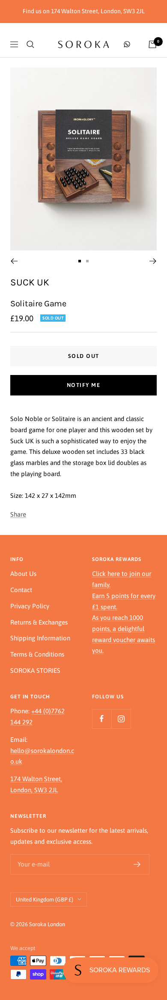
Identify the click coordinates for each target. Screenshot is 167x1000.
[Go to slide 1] (79, 261)
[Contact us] (127, 44)
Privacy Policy (29, 606)
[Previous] (14, 261)
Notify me (84, 385)
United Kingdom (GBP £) (44, 899)
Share (18, 514)
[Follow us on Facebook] (101, 718)
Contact (21, 589)
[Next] (153, 261)
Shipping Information (40, 638)
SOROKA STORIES (35, 670)
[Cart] (152, 44)
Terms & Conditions (37, 654)
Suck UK (29, 282)
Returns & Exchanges (39, 622)
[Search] (30, 44)
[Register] (137, 864)
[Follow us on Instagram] (121, 718)
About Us (23, 573)
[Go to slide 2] (87, 261)
